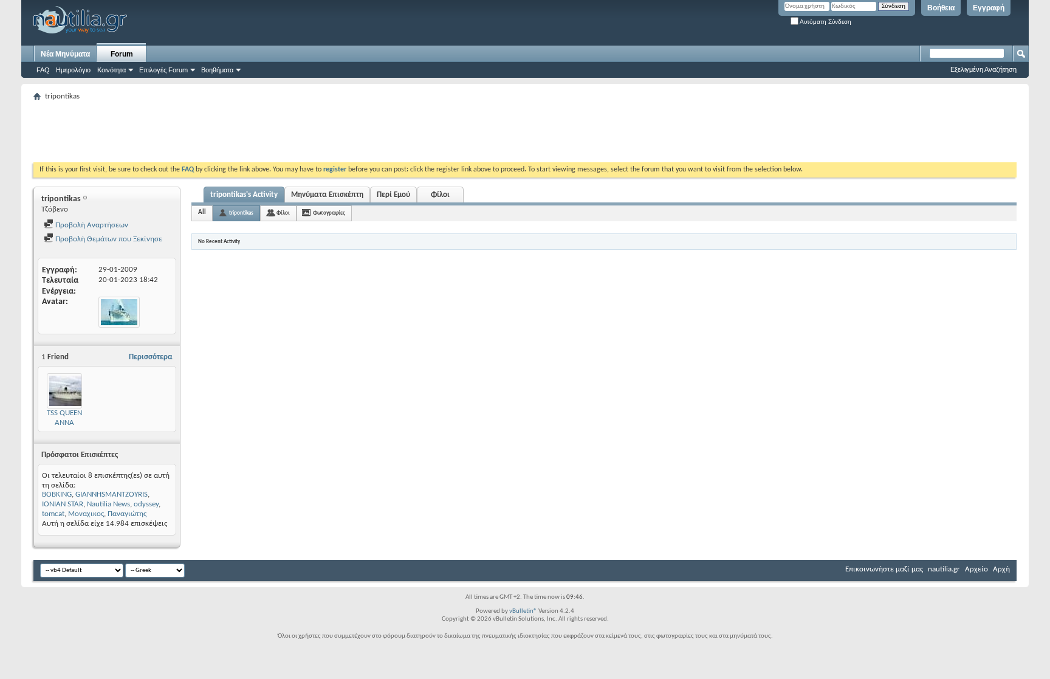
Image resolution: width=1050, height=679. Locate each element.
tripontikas (241, 213)
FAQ (43, 70)
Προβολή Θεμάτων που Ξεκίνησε (107, 239)
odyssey (146, 504)
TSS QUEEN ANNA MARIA (64, 422)
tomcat (53, 514)
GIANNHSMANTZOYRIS (111, 494)
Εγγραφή (988, 8)
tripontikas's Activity (244, 195)
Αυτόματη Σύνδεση (824, 21)
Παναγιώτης (127, 514)
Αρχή (1001, 569)
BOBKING (57, 494)
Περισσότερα (151, 357)
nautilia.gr (944, 569)
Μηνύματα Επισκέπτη (327, 195)
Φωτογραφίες (329, 213)
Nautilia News (108, 504)
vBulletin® (523, 611)
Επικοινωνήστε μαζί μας (884, 569)
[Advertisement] (254, 132)
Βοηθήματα (217, 70)
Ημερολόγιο (73, 70)
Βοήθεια (941, 8)
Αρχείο (976, 569)
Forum (122, 54)
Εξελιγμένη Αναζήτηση (983, 69)
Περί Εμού (393, 195)
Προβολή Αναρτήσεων (90, 225)
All (202, 212)
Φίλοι (440, 195)
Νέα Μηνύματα (65, 54)
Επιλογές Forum (163, 70)
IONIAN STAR (62, 504)
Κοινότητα (111, 70)
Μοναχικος (86, 514)
